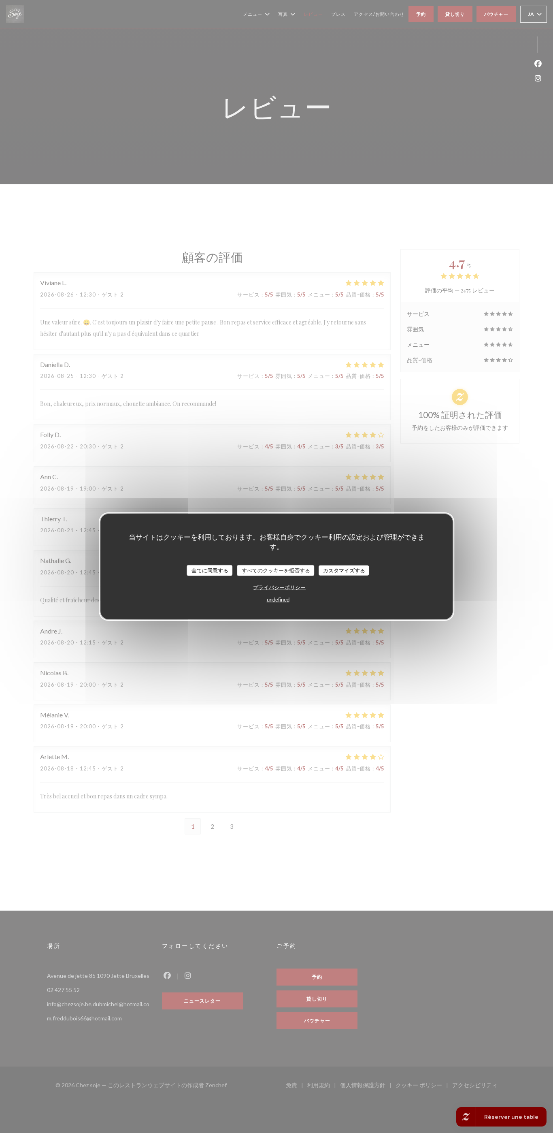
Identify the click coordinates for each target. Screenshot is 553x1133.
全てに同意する (209, 570)
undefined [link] (278, 600)
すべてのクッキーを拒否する (276, 570)
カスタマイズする (344, 570)
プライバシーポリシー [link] (279, 588)
